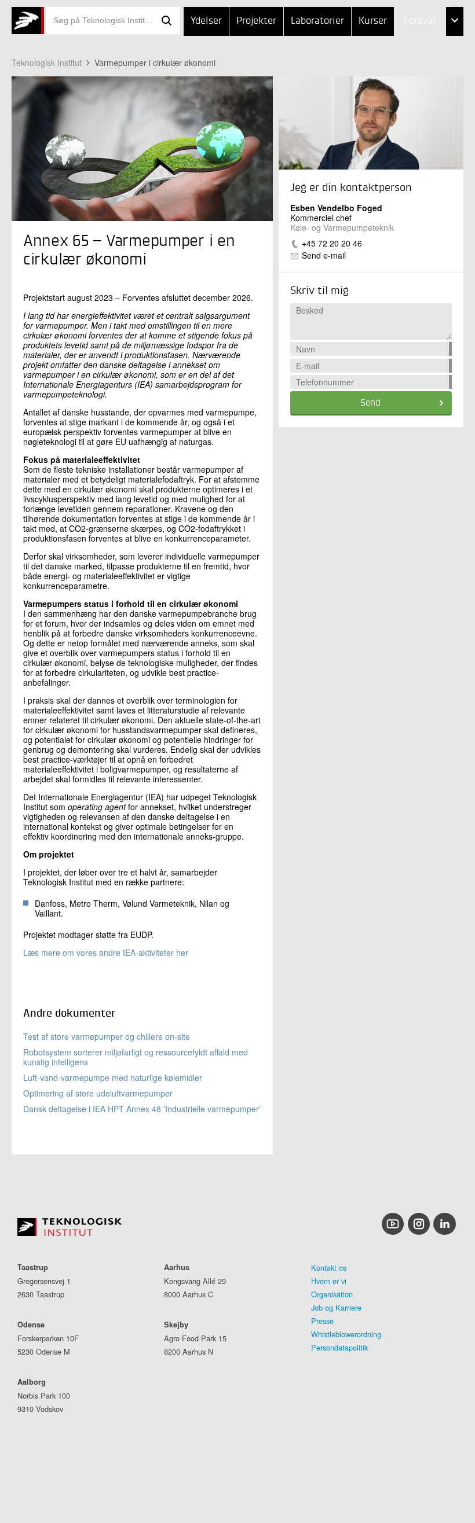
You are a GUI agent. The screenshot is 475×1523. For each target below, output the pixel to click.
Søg (167, 21)
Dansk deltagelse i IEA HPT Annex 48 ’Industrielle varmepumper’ (142, 1108)
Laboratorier (317, 21)
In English (402, 137)
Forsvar (420, 21)
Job (387, 51)
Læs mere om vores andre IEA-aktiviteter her (105, 952)
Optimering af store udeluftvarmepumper (98, 1093)
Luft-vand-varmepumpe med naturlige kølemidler (112, 1077)
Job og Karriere (336, 1307)
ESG (388, 79)
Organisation (332, 1294)
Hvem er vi (328, 1280)
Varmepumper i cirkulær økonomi (154, 62)
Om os (393, 108)
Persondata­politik (339, 1347)
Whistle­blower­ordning (346, 1334)
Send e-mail (324, 255)
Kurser (373, 21)
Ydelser (206, 21)
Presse (322, 1320)
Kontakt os (328, 1267)
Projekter (256, 21)
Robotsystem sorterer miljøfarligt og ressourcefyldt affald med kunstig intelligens (135, 1057)
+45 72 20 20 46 (332, 243)
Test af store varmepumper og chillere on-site (106, 1036)
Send (370, 403)
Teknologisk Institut (47, 62)
